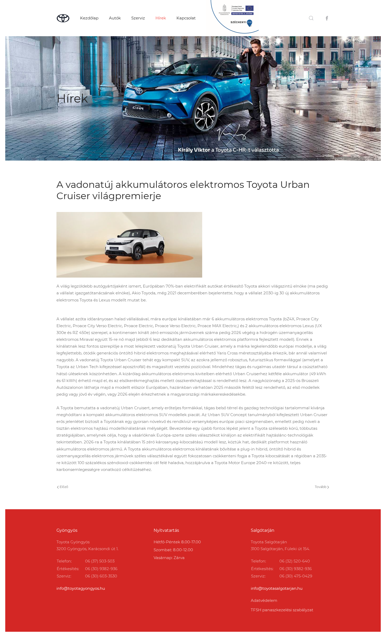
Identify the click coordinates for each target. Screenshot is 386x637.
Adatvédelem (264, 600)
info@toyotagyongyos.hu (80, 588)
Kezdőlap (89, 17)
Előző (63, 487)
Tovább (321, 487)
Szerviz (138, 17)
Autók (115, 17)
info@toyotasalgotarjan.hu (276, 588)
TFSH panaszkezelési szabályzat (282, 609)
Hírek (160, 17)
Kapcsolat (186, 17)
